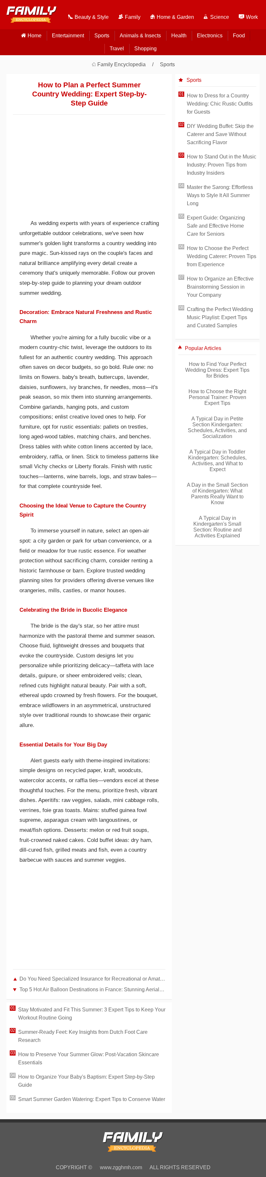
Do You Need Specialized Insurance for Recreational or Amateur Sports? (92, 979)
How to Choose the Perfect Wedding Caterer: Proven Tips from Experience (221, 256)
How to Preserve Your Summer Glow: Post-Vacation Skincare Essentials (88, 1058)
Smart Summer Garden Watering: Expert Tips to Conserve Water (91, 1099)
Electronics (210, 35)
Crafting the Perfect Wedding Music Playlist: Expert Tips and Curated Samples (220, 317)
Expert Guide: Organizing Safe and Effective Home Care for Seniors (216, 226)
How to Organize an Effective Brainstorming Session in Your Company (220, 287)
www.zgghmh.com (121, 1167)
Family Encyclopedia (121, 64)
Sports (101, 35)
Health (179, 35)
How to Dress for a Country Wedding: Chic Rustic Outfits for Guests (220, 104)
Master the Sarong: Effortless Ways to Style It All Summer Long (220, 195)
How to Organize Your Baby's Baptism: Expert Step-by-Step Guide (86, 1081)
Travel (117, 48)
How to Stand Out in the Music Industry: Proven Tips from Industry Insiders (221, 165)
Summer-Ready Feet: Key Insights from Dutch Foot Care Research (83, 1036)
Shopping (145, 48)
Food (239, 35)
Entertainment (68, 35)
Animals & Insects (140, 35)
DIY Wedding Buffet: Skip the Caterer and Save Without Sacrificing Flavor (220, 134)
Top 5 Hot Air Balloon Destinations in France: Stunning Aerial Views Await (92, 989)
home (35, 35)
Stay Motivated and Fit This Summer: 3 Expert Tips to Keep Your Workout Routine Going (91, 1013)
